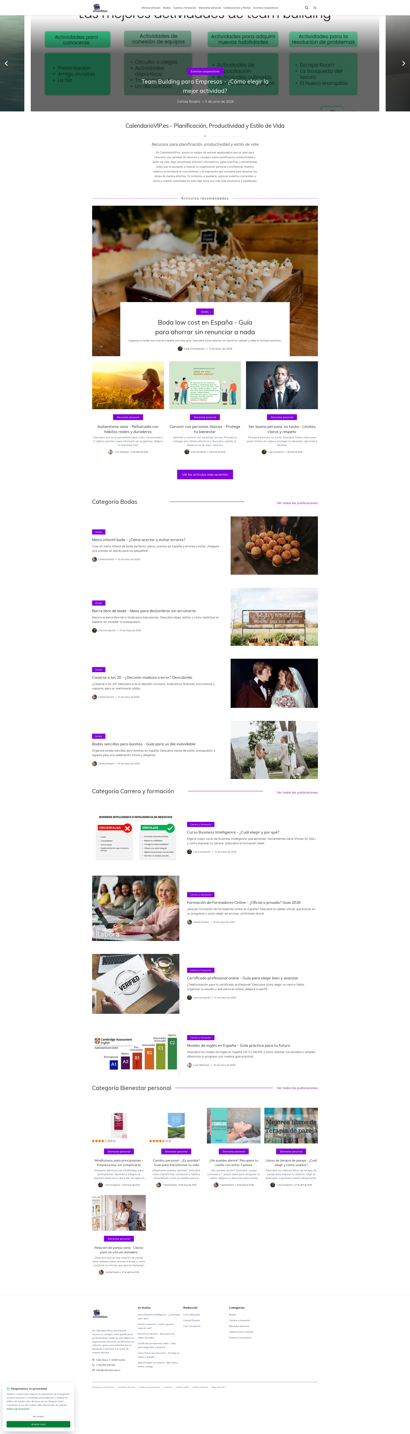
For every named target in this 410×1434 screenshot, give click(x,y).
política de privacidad (18, 1408)
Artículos (144, 1307)
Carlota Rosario (191, 1320)
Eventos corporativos (265, 7)
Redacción (190, 1307)
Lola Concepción (192, 1326)
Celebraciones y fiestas (237, 7)
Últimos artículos (151, 7)
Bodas (167, 7)
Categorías (237, 1307)
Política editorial (200, 1387)
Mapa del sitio (218, 1387)
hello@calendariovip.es (108, 1370)
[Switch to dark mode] (315, 8)
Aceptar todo (38, 1424)
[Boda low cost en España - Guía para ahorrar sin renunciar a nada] (205, 281)
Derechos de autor (126, 1387)
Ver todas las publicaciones (297, 503)
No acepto (38, 1416)
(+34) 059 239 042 (105, 1365)
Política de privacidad (149, 1387)
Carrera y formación (184, 7)
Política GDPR (182, 1387)
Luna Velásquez (191, 1314)
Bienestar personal (210, 7)
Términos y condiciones (103, 1387)
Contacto (168, 1387)
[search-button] (306, 7)
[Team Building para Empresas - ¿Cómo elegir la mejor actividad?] (205, 63)
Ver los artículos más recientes (205, 474)
